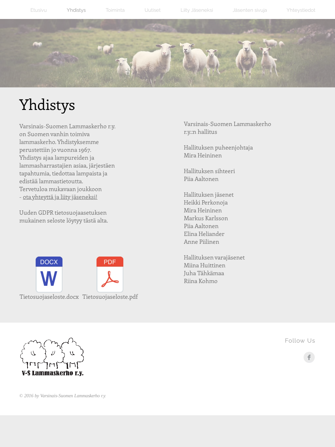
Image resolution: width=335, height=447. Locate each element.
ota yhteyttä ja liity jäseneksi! (60, 197)
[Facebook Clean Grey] (309, 357)
